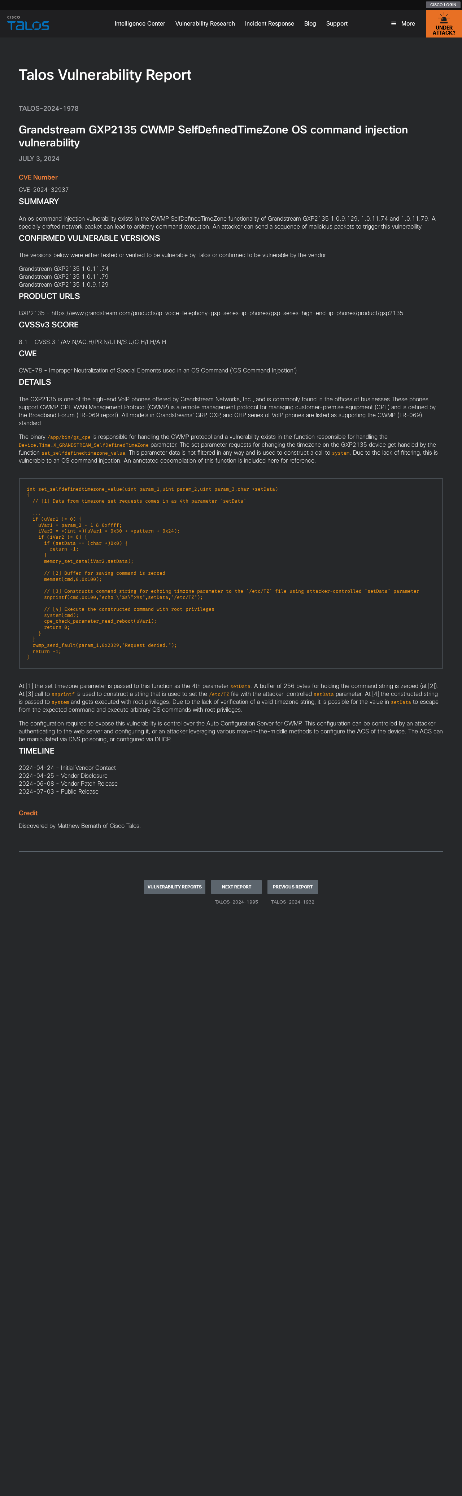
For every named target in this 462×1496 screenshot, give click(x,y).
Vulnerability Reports (175, 887)
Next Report (236, 887)
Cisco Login (443, 5)
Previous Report (293, 887)
